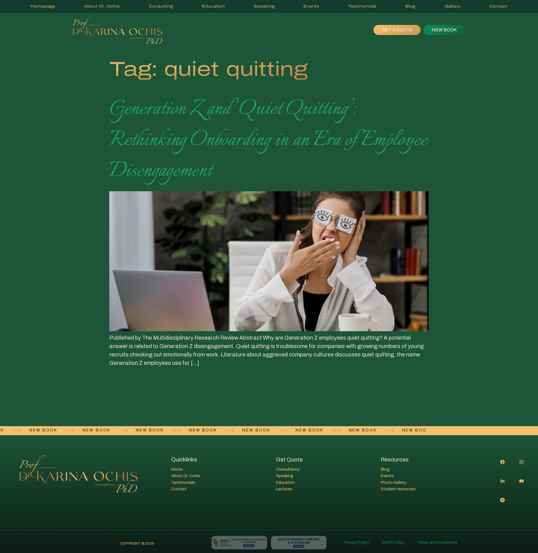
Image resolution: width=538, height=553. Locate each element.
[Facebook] (502, 462)
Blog (410, 6)
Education (213, 6)
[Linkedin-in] (502, 481)
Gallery (452, 6)
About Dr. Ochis (102, 6)
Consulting (161, 6)
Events (311, 6)
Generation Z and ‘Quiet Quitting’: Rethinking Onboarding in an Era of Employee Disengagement (268, 140)
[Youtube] (521, 481)
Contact (498, 6)
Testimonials (362, 6)
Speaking (264, 6)
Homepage (43, 6)
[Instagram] (521, 462)
